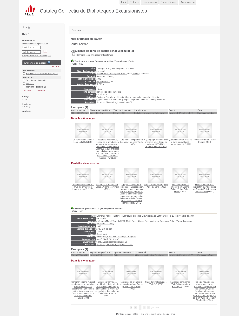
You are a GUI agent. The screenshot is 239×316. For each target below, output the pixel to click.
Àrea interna (187, 2)
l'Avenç (136, 74)
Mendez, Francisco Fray (108, 157)
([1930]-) (156, 283)
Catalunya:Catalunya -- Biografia (121, 237)
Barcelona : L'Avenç (105, 76)
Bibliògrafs (101, 237)
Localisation (28, 70)
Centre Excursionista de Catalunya (153, 221)
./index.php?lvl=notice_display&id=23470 (114, 244)
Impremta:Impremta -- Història (146, 97)
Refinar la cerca (83, 55)
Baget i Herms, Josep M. (180, 143)
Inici (123, 2)
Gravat (128, 97)
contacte (26, 111)
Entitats (134, 2)
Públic (74, 64)
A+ (29, 27)
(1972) (83, 187)
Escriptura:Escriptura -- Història (110, 97)
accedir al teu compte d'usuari (35, 44)
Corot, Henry (135, 286)
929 (98, 242)
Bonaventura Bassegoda (181, 285)
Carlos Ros (202, 300)
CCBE (135, 314)
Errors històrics (103, 81)
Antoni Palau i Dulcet (205, 190)
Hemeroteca (150, 2)
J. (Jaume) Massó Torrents (110, 209)
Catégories (28, 77)
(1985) (156, 143)
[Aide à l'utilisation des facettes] (48, 62)
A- (24, 27)
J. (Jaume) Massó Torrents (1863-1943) (113, 221)
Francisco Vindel (135, 142)
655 (98, 100)
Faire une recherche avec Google (154, 314)
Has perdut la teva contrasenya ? (36, 55)
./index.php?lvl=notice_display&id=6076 (114, 102)
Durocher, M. (111, 293)
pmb (173, 314)
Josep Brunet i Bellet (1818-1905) (111, 74)
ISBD (81, 64)
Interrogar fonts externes (102, 55)
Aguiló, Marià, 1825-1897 (107, 239)
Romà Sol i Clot (80, 142)
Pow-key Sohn (152, 187)
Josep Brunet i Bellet (124, 61)
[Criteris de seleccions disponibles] (73, 55)
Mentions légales (123, 314)
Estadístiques (168, 2)
